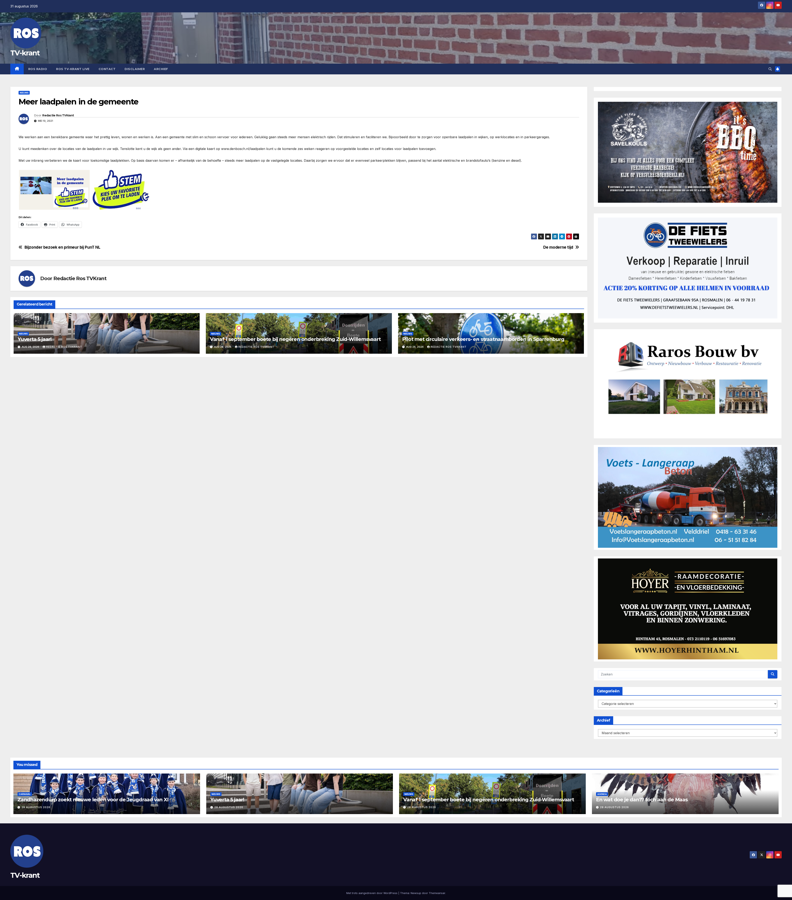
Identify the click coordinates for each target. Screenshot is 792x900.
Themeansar (437, 893)
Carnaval (25, 794)
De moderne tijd (558, 247)
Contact (107, 69)
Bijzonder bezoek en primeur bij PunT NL (62, 247)
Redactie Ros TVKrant (58, 115)
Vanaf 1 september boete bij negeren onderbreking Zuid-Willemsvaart (295, 339)
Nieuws (24, 92)
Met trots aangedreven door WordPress (372, 893)
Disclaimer (135, 69)
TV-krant (25, 53)
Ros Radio (37, 69)
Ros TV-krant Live (73, 69)
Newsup (416, 893)
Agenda (602, 794)
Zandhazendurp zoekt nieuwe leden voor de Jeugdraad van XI (93, 800)
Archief (161, 69)
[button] (770, 69)
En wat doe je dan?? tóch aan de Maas (642, 800)
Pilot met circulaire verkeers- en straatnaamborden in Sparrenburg (483, 339)
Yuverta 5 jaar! (35, 339)
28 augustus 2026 (35, 807)
